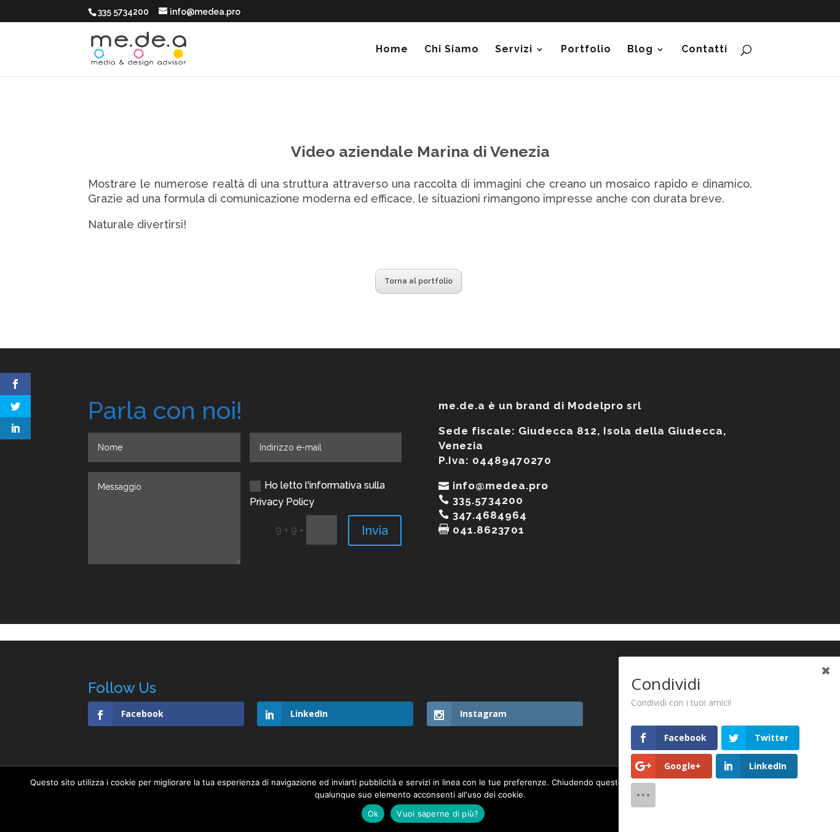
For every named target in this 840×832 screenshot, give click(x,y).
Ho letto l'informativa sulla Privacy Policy (317, 493)
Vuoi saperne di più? (437, 813)
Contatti (704, 50)
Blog (640, 50)
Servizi (514, 50)
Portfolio (586, 50)
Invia (375, 530)
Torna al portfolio (418, 281)
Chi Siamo (451, 50)
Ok (373, 813)
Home (392, 50)
